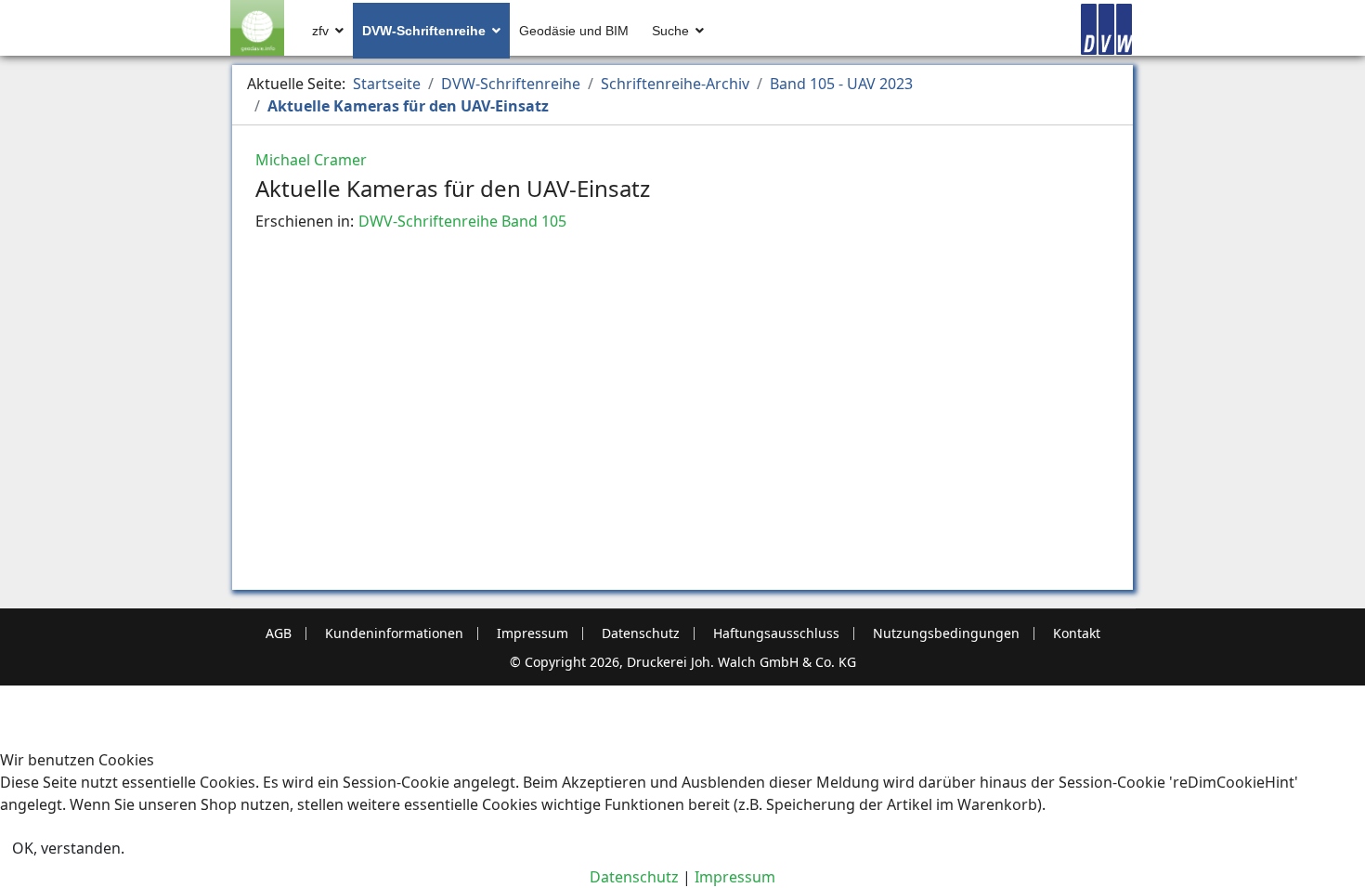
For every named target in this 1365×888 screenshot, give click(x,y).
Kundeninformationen (394, 633)
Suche (670, 30)
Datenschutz (641, 633)
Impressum (532, 633)
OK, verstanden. (68, 848)
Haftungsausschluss (776, 633)
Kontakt (1076, 633)
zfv (320, 30)
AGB (279, 633)
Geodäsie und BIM (574, 30)
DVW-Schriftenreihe (424, 30)
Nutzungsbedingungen (946, 633)
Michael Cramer (311, 160)
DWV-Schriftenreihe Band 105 (462, 221)
